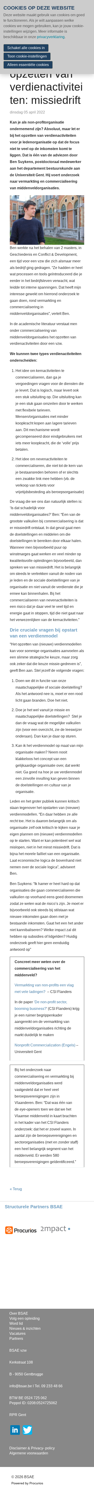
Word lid (16, 1323)
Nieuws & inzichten (25, 1328)
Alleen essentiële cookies (28, 65)
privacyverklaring (51, 37)
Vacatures (17, 1333)
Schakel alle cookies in (26, 48)
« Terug (16, 1189)
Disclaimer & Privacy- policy (32, 1448)
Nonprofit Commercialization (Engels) (45, 1045)
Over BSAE (18, 1313)
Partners (16, 1338)
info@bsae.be (20, 1386)
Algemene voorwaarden (28, 1453)
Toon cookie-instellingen (27, 56)
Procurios (36, 1483)
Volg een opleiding (24, 1318)
